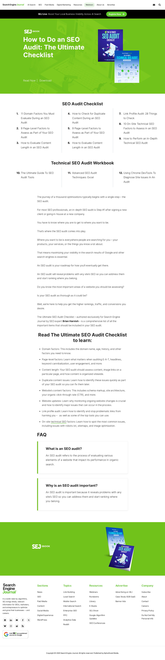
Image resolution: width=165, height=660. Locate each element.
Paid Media (49, 5)
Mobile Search (69, 601)
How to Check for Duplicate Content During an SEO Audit (88, 118)
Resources (78, 5)
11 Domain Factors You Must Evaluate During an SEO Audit (37, 118)
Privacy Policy (148, 610)
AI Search (31, 5)
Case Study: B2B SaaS (125, 596)
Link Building (69, 592)
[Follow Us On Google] (15, 634)
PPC (65, 615)
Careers (145, 606)
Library (92, 601)
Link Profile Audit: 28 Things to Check (140, 116)
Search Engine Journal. (69, 653)
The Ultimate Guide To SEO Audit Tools (37, 175)
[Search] (159, 5)
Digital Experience (45, 615)
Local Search (69, 596)
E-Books (93, 606)
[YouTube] (16, 620)
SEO (40, 5)
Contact (145, 601)
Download (45, 80)
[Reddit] (16, 626)
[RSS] (22, 626)
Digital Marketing (64, 5)
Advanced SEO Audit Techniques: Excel (84, 175)
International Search (72, 606)
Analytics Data (69, 620)
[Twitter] (28, 620)
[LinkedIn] (11, 620)
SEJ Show (93, 610)
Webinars (89, 5)
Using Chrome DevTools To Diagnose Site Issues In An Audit (139, 177)
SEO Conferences (97, 623)
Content (40, 606)
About (144, 596)
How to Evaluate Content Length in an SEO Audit (36, 145)
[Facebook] (22, 620)
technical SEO (58, 421)
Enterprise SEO (70, 610)
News (39, 592)
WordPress (42, 620)
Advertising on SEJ (124, 592)
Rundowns (94, 596)
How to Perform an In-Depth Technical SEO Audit (140, 141)
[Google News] (5, 620)
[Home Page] (13, 5)
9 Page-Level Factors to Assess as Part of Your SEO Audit (37, 133)
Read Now (29, 80)
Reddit (66, 624)
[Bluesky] (5, 626)
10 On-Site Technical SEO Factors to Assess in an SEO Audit (140, 128)
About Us (100, 5)
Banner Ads (121, 601)
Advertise (111, 5)
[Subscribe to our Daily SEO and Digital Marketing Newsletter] (154, 5)
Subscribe (146, 592)
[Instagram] (11, 626)
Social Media (43, 610)
